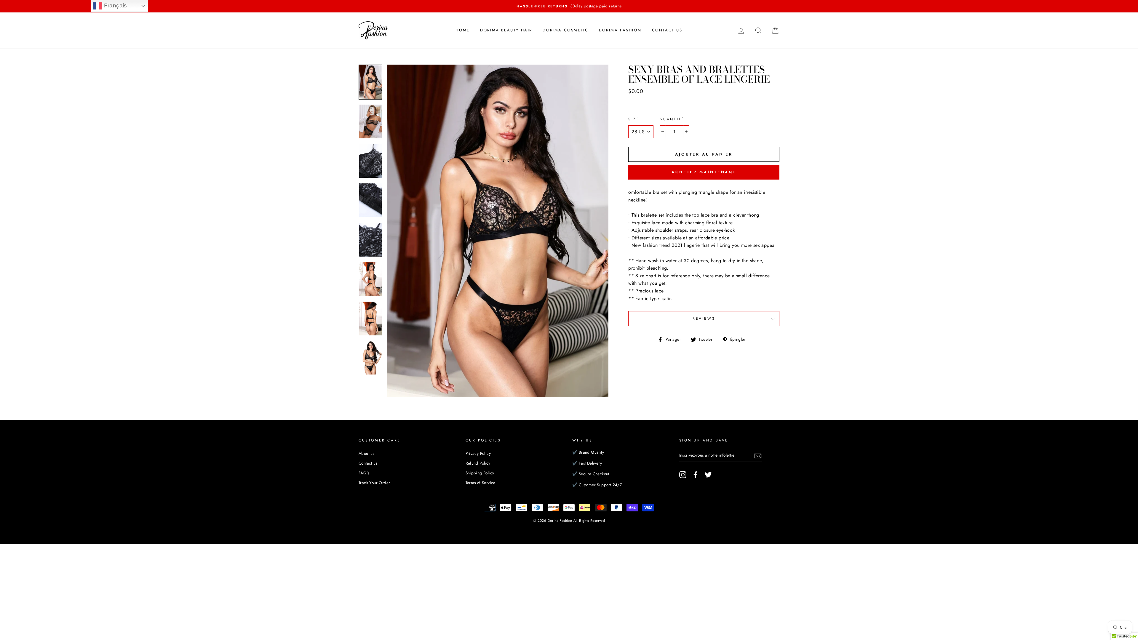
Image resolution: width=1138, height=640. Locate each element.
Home (462, 30)
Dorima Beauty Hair (506, 30)
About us (366, 453)
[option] (569, 6)
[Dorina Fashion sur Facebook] (695, 474)
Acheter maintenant (704, 172)
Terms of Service (481, 483)
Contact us (368, 463)
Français (114, 5)
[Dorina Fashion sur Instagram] (682, 474)
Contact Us (667, 30)
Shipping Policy (480, 473)
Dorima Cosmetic (565, 30)
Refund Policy (478, 463)
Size (634, 119)
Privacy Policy (478, 453)
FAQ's (364, 473)
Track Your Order (374, 483)
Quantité (672, 119)
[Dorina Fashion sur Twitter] (708, 474)
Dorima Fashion (620, 30)
